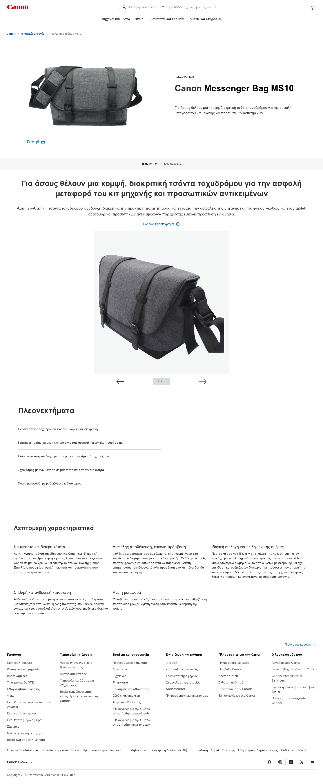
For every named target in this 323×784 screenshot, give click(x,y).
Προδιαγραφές (172, 164)
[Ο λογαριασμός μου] (312, 7)
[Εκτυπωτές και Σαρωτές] (186, 19)
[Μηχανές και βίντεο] (132, 19)
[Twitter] (301, 762)
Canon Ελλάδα (18, 762)
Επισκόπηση (150, 164)
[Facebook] (269, 762)
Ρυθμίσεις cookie (294, 750)
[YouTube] (312, 762)
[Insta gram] (280, 762)
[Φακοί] (146, 19)
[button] (120, 381)
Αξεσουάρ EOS (185, 77)
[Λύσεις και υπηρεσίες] (223, 19)
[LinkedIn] (291, 762)
